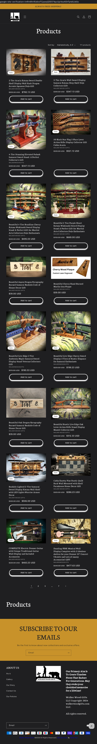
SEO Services (62, 738)
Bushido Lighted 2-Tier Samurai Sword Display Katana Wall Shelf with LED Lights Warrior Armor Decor (24, 490)
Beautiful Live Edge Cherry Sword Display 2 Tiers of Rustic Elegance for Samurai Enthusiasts (70, 358)
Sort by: (51, 45)
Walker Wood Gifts (26, 738)
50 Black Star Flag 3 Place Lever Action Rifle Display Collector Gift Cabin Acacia (70, 142)
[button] (25, 17)
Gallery (9, 679)
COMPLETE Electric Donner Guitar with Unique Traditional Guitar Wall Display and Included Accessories (26, 552)
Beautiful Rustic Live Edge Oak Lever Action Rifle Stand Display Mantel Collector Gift (69, 427)
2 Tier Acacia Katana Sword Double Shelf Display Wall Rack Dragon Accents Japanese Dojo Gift (25, 83)
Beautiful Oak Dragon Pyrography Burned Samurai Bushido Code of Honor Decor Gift (25, 425)
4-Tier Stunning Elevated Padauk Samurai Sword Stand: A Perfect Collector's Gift (24, 157)
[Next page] (65, 586)
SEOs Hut (74, 738)
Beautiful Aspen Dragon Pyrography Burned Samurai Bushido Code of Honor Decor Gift (26, 284)
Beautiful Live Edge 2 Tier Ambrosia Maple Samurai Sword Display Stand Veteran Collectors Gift (24, 360)
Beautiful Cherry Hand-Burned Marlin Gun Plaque (68, 285)
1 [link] (31, 586)
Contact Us (11, 691)
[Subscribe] (68, 653)
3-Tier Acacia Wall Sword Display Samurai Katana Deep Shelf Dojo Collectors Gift (70, 83)
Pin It (8, 674)
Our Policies (11, 696)
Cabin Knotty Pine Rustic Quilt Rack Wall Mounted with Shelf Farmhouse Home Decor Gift (68, 483)
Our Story (10, 685)
